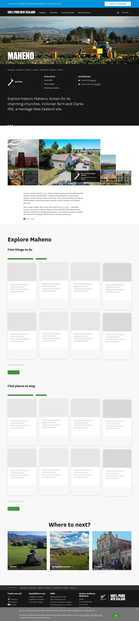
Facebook (13, 602)
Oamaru (93, 80)
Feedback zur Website (36, 599)
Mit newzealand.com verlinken (60, 605)
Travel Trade (83, 604)
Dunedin (97, 84)
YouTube (13, 605)
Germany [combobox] (125, 12)
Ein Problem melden (36, 602)
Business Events (84, 607)
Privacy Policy (84, 615)
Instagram (13, 599)
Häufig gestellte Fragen (58, 597)
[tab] (31, 177)
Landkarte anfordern (36, 597)
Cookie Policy (97, 615)
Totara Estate (64, 207)
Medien (81, 599)
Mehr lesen (30, 219)
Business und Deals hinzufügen (61, 602)
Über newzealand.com (58, 599)
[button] (42, 13)
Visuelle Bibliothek (85, 602)
